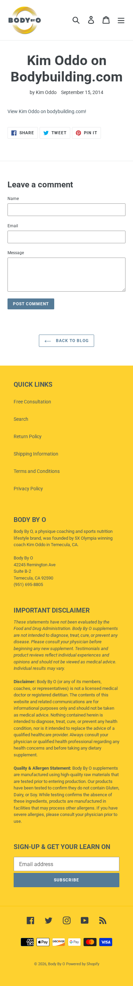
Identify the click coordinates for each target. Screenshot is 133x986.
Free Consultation (32, 401)
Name (13, 198)
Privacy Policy (28, 488)
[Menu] (121, 20)
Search (21, 419)
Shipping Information (36, 454)
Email (13, 226)
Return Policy (28, 436)
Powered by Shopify (82, 964)
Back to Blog (71, 340)
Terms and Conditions (37, 471)
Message (16, 252)
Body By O (56, 964)
